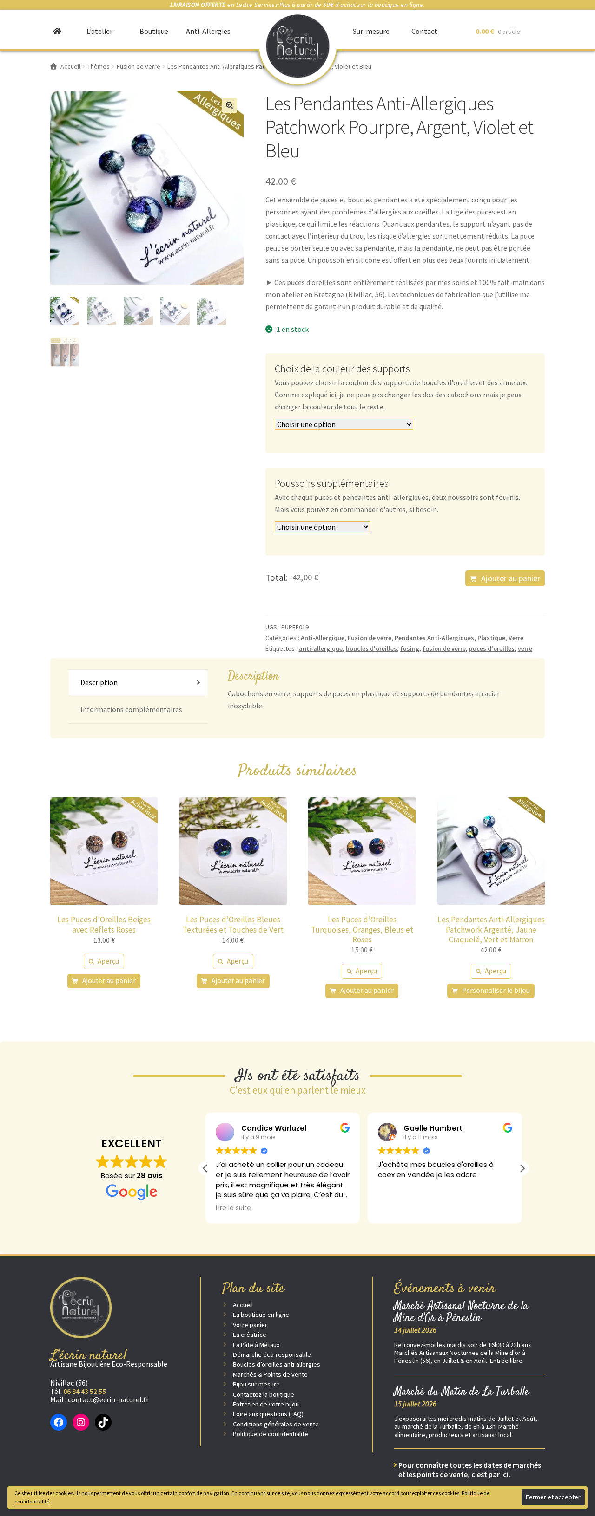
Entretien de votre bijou (266, 1404)
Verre (516, 638)
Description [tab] (99, 682)
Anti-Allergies (208, 31)
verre (525, 648)
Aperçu (108, 961)
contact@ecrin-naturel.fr (108, 1399)
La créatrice (249, 1334)
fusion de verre (444, 648)
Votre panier (250, 1325)
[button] (229, 105)
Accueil (243, 1305)
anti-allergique (321, 648)
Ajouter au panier (510, 578)
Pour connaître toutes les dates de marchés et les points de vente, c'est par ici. (469, 1469)
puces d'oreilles (492, 648)
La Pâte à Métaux (256, 1345)
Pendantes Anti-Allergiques (434, 638)
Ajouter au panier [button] (109, 980)
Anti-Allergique (322, 638)
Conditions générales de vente (276, 1424)
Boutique (153, 31)
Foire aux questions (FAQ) (268, 1414)
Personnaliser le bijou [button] (496, 990)
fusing (409, 648)
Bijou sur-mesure (256, 1384)
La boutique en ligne (261, 1314)
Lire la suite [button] (233, 1208)
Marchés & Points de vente (270, 1374)
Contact (424, 31)
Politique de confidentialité (270, 1434)
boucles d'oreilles (371, 648)
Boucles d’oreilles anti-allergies (276, 1364)
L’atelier (99, 31)
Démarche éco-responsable (272, 1354)
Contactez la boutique (263, 1394)
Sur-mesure (371, 31)
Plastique (491, 638)
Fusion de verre (369, 638)
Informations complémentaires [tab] (131, 709)
